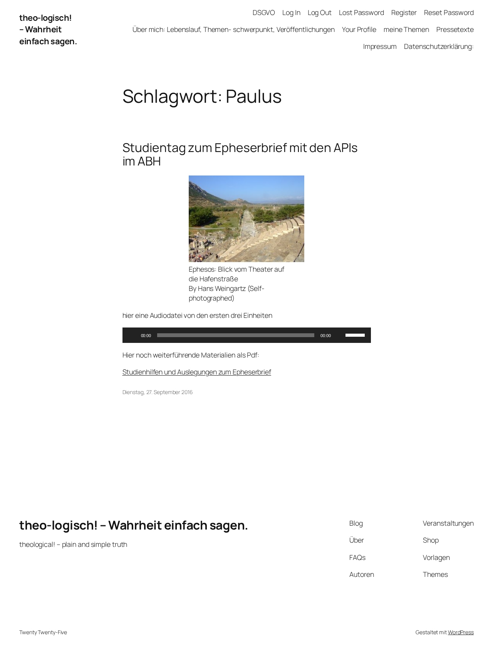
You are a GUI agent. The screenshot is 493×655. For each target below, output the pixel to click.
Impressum (380, 46)
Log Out (320, 12)
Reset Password (449, 12)
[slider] (356, 334)
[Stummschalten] (339, 335)
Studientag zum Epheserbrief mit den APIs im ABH (240, 154)
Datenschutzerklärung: (439, 46)
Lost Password (361, 12)
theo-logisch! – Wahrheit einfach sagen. (48, 29)
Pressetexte (455, 29)
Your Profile (359, 29)
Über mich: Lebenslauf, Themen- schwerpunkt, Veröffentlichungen (233, 29)
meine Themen (406, 29)
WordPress (461, 632)
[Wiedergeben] (132, 335)
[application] (246, 335)
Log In (291, 12)
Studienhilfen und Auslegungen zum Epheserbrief (196, 371)
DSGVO (264, 12)
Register (404, 12)
